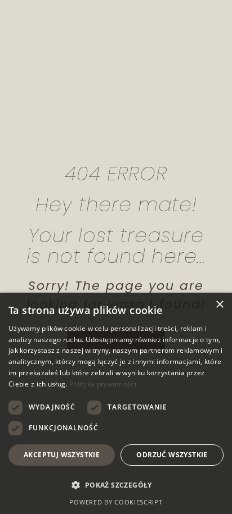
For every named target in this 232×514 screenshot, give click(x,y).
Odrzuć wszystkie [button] (171, 455)
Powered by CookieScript (115, 502)
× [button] (219, 305)
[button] (116, 485)
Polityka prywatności (102, 384)
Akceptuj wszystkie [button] (62, 455)
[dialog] (116, 403)
